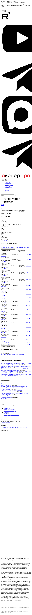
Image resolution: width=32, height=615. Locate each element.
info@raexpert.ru (24, 427)
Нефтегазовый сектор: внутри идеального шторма (13, 395)
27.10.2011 (3, 341)
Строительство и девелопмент (8, 391)
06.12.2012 (3, 337)
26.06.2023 (3, 291)
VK (2, 204)
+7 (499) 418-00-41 (14, 427)
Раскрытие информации (10, 411)
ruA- (2, 208)
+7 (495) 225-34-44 (5, 427)
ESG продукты (9, 185)
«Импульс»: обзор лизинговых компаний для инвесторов (15, 383)
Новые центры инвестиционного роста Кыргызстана (14, 393)
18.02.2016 (3, 324)
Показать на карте (5, 422)
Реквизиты (6, 412)
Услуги (7, 190)
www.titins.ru (4, 240)
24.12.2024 (3, 268)
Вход (4, 11)
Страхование (15, 364)
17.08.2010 (7, 344)
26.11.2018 (3, 307)
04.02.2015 (3, 328)
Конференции (8, 187)
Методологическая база (9, 409)
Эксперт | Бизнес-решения (15, 9)
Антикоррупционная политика (11, 415)
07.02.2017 (3, 319)
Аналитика (8, 183)
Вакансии (6, 413)
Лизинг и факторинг (6, 385)
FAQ (6, 191)
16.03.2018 (3, 311)
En (3, 179)
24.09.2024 (3, 275)
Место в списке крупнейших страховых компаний (13, 354)
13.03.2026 (3, 256)
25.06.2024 (3, 282)
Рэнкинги (7, 186)
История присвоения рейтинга (8, 248)
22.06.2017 (3, 315)
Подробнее (3, 8)
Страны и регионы (5, 389)
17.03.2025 (3, 261)
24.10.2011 (7, 342)
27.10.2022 (3, 295)
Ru (6, 179)
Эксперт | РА (5, 9)
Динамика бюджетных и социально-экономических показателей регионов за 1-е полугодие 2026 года (14, 387)
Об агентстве (7, 408)
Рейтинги (7, 182)
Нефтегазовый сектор (6, 397)
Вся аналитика (4, 398)
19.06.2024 (3, 286)
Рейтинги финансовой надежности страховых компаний (15, 247)
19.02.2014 (3, 332)
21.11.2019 (3, 298)
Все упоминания (5, 376)
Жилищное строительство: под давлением (11, 390)
